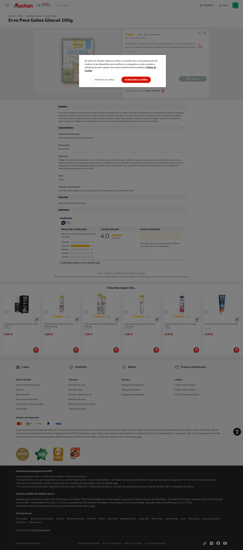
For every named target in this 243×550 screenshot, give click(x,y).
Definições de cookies (104, 79)
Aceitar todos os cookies (136, 79)
